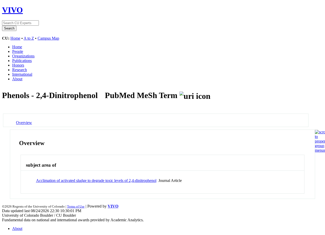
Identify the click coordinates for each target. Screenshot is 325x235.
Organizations (23, 56)
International (22, 74)
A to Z (29, 38)
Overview (24, 122)
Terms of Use (76, 206)
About (17, 79)
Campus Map (48, 38)
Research (19, 70)
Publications (22, 60)
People (17, 51)
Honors (18, 65)
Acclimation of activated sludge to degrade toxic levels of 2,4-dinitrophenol (96, 180)
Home (15, 38)
